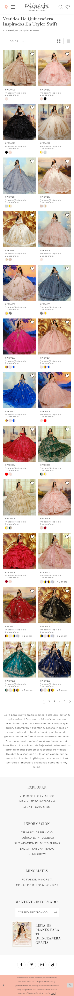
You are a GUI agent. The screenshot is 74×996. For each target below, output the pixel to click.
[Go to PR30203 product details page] (54, 551)
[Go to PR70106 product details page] (19, 68)
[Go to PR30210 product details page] (54, 176)
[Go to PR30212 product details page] (54, 68)
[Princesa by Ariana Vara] (37, 7)
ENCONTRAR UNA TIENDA (37, 848)
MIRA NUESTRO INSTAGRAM (37, 801)
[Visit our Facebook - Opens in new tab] (21, 965)
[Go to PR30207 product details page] (19, 336)
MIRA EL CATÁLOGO (36, 806)
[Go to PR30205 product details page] (54, 444)
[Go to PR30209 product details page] (54, 229)
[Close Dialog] (3, 985)
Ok (70, 985)
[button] (12, 7)
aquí (53, 993)
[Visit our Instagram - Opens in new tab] (42, 965)
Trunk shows (37, 854)
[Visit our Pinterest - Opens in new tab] (32, 965)
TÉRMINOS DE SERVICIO (37, 832)
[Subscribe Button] (55, 912)
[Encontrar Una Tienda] (6, 7)
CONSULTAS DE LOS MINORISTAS (37, 885)
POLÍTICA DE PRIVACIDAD (37, 837)
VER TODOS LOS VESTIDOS (37, 796)
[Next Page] (70, 701)
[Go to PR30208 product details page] (19, 283)
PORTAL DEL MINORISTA (37, 879)
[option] (19, 75)
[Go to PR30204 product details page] (54, 497)
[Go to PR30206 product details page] (54, 390)
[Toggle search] (60, 7)
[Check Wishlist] (67, 7)
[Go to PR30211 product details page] (54, 122)
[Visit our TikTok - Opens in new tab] (53, 965)
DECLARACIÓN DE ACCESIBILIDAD (37, 843)
